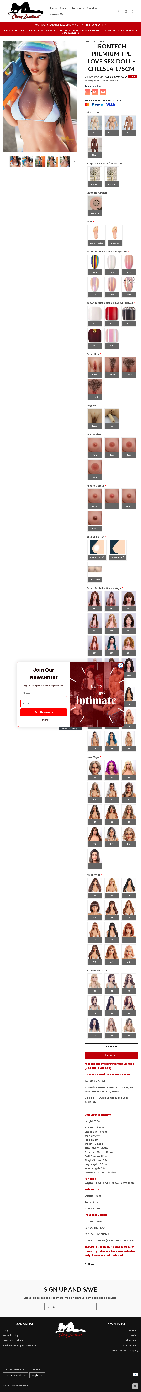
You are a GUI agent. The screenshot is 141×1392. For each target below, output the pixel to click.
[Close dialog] (120, 665)
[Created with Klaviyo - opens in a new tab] (70, 728)
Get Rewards (44, 712)
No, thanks (44, 719)
